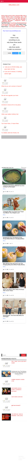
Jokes (6, 15)
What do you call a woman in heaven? (11, 86)
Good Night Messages (20, 18)
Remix (23, 26)
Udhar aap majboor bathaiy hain (9, 114)
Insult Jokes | (12, 15)
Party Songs (5, 24)
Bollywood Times (6, 21)
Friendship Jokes (19, 16)
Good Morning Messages (19, 19)
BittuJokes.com (14, 5)
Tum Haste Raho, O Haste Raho (10, 123)
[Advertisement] (14, 153)
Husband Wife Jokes (21, 15)
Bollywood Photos (20, 20)
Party (22, 25)
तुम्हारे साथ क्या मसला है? (15, 405)
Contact (20, 459)
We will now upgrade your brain (9, 95)
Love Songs (13, 22)
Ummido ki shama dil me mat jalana (11, 105)
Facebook (15, 53)
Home (2, 15)
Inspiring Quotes (6, 19)
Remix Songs (12, 24)
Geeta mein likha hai (16, 396)
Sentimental (18, 26)
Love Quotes (9, 18)
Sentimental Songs (22, 22)
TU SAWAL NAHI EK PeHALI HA (10, 133)
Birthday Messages (8, 20)
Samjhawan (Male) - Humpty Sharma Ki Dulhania (16, 390)
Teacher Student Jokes (7, 16)
